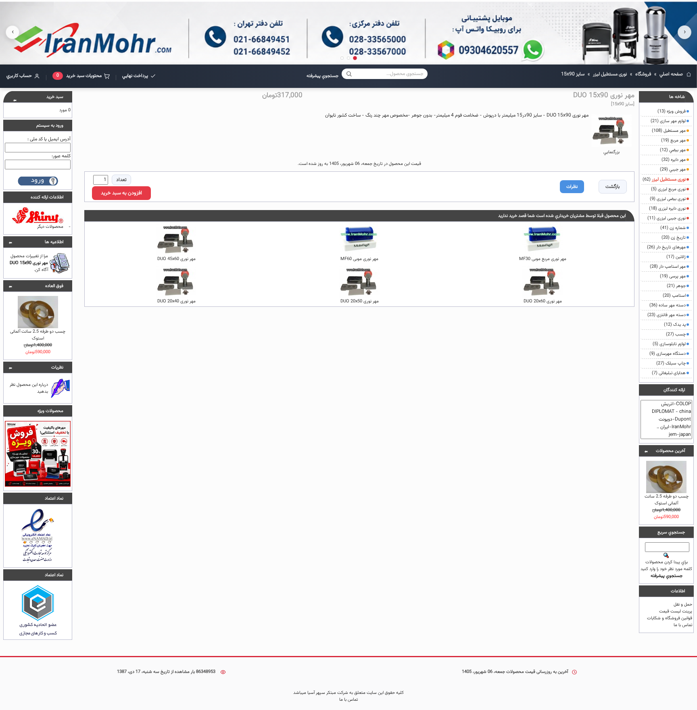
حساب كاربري (19, 75)
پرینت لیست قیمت (675, 611)
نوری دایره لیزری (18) (667, 208)
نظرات (572, 186)
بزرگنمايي (611, 152)
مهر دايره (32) (674, 159)
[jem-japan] (666, 435)
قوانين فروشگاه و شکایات (669, 618)
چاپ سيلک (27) (671, 363)
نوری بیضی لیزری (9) (668, 199)
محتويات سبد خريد (79, 75)
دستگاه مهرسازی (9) (667, 353)
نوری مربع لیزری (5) (668, 189)
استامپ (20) (674, 295)
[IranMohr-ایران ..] (666, 427)
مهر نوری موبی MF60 (359, 259)
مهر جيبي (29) (673, 169)
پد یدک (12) (675, 324)
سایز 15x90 (572, 74)
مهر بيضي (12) (673, 150)
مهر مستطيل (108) (669, 130)
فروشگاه (643, 74)
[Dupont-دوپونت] (666, 419)
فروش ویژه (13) (671, 111)
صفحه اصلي (671, 74)
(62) (664, 179)
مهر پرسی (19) (673, 276)
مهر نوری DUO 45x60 (176, 259)
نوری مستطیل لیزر (610, 74)
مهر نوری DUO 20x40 (176, 301)
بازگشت (612, 186)
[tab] (355, 58)
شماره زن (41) (673, 228)
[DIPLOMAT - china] (666, 412)
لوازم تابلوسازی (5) (669, 344)
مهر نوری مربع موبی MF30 (542, 259)
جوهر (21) (676, 286)
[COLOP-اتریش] (666, 404)
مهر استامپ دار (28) (668, 266)
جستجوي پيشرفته (322, 76)
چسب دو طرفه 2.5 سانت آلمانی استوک (667, 500)
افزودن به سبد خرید (121, 193)
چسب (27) (676, 334)
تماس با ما (683, 625)
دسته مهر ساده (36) (667, 305)
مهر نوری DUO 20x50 (359, 301)
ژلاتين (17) (676, 257)
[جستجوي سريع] (349, 74)
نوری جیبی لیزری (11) (666, 218)
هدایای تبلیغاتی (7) (669, 373)
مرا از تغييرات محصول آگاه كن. (29, 263)
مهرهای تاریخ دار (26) (666, 247)
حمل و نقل (683, 604)
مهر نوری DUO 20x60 (543, 301)
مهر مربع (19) (673, 140)
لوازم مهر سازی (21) (668, 121)
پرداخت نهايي (135, 75)
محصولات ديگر (50, 226)
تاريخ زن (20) (674, 237)
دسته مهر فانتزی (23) (666, 315)
